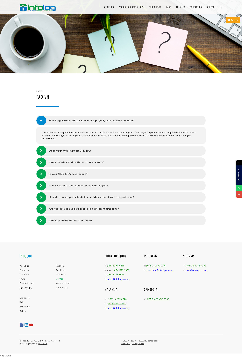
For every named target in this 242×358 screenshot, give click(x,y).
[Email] (239, 194)
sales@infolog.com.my (118, 308)
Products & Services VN (131, 7)
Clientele (24, 274)
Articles (180, 7)
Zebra (23, 311)
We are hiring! (27, 283)
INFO (26, 255)
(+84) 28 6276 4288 (196, 266)
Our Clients (155, 7)
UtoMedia (42, 344)
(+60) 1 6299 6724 (117, 299)
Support (211, 7)
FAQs (22, 279)
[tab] (121, 120)
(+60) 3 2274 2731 (117, 303)
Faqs (168, 7)
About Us (109, 7)
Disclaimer (125, 344)
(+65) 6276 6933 (115, 274)
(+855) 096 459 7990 (158, 299)
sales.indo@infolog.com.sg (160, 270)
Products (24, 270)
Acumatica (25, 306)
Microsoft (25, 298)
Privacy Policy (138, 344)
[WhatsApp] (239, 188)
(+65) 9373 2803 (121, 270)
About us (24, 266)
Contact (234, 20)
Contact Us (196, 7)
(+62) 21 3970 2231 (156, 266)
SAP (22, 302)
